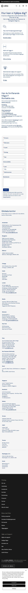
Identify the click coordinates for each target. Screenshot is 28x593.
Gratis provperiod (6, 516)
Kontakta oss (5, 543)
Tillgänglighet (5, 528)
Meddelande (6, 177)
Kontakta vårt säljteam (8, 566)
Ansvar (3, 504)
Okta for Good (5, 507)
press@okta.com (9, 113)
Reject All (14, 585)
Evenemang (4, 495)
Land (5, 166)
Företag (5, 152)
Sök (2, 546)
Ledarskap (4, 486)
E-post (5, 147)
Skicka (6, 190)
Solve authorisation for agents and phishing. (10, 1)
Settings (14, 588)
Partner (3, 501)
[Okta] (4, 6)
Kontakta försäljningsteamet (8, 519)
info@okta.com (9, 361)
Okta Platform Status (7, 549)
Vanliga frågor (5, 540)
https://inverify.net (7, 116)
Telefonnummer (7, 172)
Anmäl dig (15, 120)
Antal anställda (7, 161)
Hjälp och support (6, 537)
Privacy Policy (5, 578)
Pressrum (4, 498)
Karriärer (4, 492)
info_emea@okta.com (11, 292)
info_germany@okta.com (12, 320)
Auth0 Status (5, 552)
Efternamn (6, 142)
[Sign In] (19, 5)
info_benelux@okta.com (12, 232)
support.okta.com (6, 102)
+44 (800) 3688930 (8, 560)
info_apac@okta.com (11, 409)
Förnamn (5, 138)
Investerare (4, 489)
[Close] (25, 570)
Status (3, 525)
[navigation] (26, 6)
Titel (4, 157)
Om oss (3, 483)
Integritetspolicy (6, 197)
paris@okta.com (9, 348)
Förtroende (4, 522)
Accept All (14, 582)
